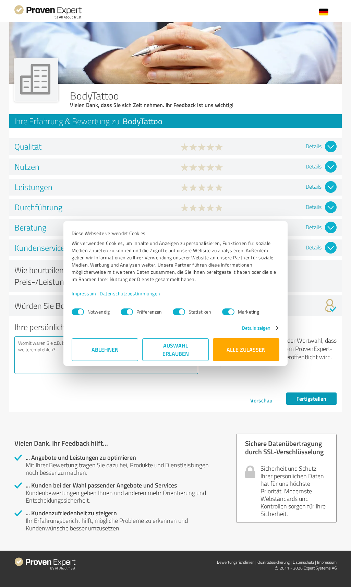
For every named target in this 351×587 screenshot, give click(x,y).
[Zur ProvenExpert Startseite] (48, 17)
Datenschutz (303, 562)
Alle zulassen (246, 349)
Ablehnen (105, 349)
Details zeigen (256, 328)
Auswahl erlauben (175, 349)
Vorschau (261, 400)
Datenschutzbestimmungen (130, 293)
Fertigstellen (311, 398)
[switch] (127, 311)
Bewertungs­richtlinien (235, 562)
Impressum (84, 293)
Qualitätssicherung (273, 562)
